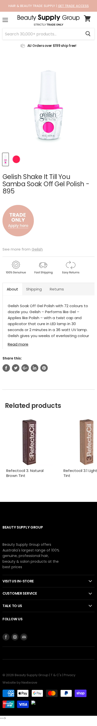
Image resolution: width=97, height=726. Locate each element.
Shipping (34, 289)
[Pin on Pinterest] (44, 368)
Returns (57, 289)
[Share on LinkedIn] (34, 368)
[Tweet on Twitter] (15, 368)
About (12, 289)
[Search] (88, 34)
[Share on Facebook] (6, 368)
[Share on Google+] (25, 368)
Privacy (69, 675)
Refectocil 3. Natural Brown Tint (25, 473)
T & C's (56, 675)
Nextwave (29, 682)
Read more (18, 344)
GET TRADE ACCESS (73, 5)
